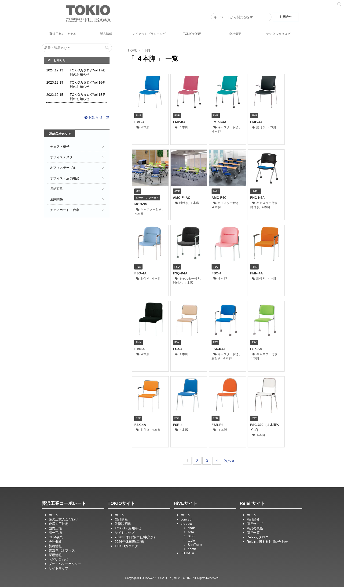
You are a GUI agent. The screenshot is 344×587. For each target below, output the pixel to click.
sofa (191, 532)
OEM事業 (56, 537)
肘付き (260, 127)
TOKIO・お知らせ (128, 528)
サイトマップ (58, 568)
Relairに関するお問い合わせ (267, 541)
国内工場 (55, 528)
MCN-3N (140, 204)
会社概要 (235, 34)
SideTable (195, 544)
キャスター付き (228, 127)
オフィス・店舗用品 (64, 178)
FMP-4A (256, 122)
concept (186, 519)
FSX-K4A (219, 349)
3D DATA (187, 553)
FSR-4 (178, 425)
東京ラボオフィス (62, 550)
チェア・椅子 (60, 146)
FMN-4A (256, 273)
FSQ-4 (216, 273)
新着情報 (55, 546)
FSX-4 (177, 349)
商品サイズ (255, 524)
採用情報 (55, 555)
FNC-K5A (257, 197)
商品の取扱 (255, 528)
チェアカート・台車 (64, 210)
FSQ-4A (140, 273)
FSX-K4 (256, 349)
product (186, 523)
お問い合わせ (58, 559)
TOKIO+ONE (192, 34)
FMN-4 (139, 349)
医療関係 (56, 199)
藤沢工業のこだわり (63, 34)
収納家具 (56, 189)
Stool (191, 536)
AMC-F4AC (181, 197)
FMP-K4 (179, 122)
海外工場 (55, 533)
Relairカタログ (257, 537)
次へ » (229, 461)
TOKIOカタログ (126, 546)
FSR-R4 (217, 425)
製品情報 (106, 34)
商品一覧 (253, 533)
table (191, 540)
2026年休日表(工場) (129, 541)
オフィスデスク (61, 157)
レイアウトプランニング (149, 34)
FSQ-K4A (180, 273)
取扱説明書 (123, 524)
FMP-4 (139, 122)
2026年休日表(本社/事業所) (135, 537)
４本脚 (145, 127)
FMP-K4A (219, 122)
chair (191, 528)
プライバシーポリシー (65, 564)
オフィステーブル (63, 168)
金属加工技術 (58, 524)
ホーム (54, 515)
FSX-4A (140, 425)
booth (192, 549)
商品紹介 (253, 519)
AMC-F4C (219, 197)
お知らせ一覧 (99, 117)
